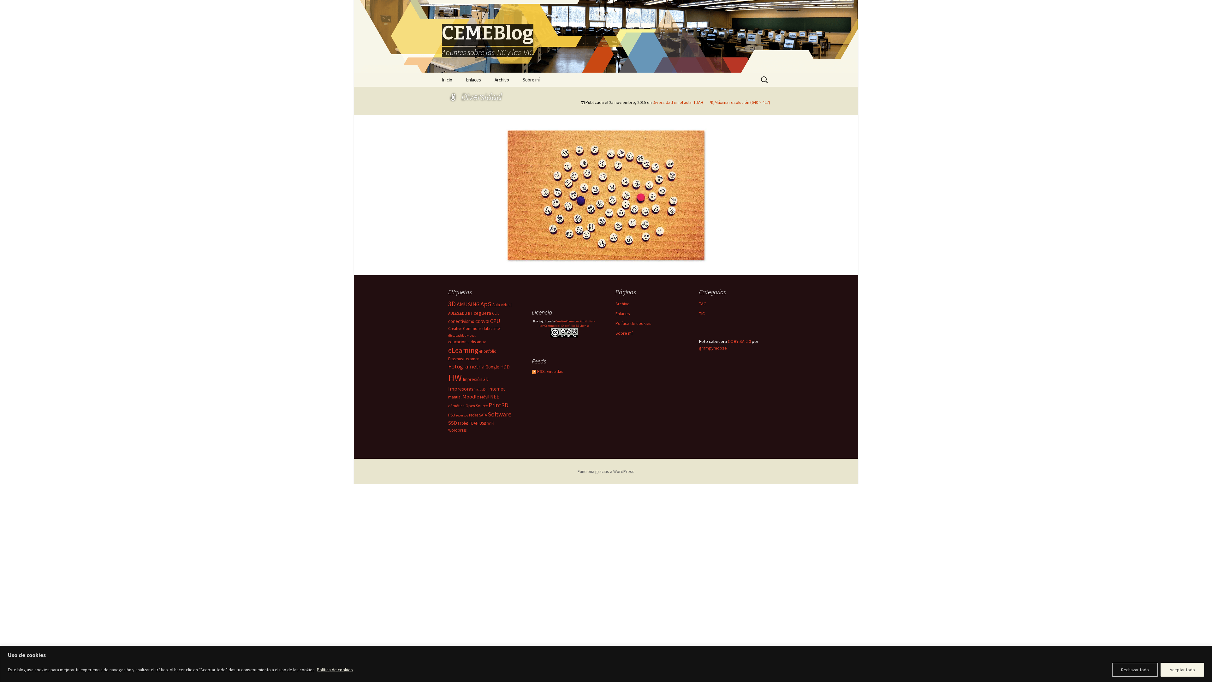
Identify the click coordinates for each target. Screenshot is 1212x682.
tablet (463, 423)
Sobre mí (531, 80)
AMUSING (468, 304)
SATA (483, 415)
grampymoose (713, 348)
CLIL (495, 313)
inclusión (480, 389)
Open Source (477, 406)
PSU (451, 415)
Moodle (470, 396)
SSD (452, 423)
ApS (485, 304)
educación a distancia (467, 341)
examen (472, 359)
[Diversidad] (606, 194)
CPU (495, 321)
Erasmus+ (456, 359)
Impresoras (460, 389)
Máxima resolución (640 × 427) (742, 102)
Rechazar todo (1135, 670)
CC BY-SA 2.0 (739, 341)
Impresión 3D (476, 379)
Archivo (502, 80)
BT (470, 313)
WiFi (490, 423)
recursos (462, 415)
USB (482, 423)
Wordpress (457, 430)
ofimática (456, 406)
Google (492, 367)
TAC (702, 304)
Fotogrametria (466, 366)
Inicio (447, 80)
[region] (606, 664)
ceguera (482, 313)
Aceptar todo (1182, 670)
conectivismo (461, 321)
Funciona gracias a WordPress (606, 471)
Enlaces (473, 80)
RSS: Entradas (549, 371)
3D (452, 304)
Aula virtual (502, 305)
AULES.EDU (457, 313)
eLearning (463, 350)
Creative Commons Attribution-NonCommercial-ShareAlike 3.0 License (567, 323)
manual (454, 397)
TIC (702, 313)
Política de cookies (335, 670)
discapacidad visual (462, 335)
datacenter (491, 328)
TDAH (473, 423)
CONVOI (482, 321)
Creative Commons (464, 328)
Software (499, 414)
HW (455, 378)
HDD (505, 367)
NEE (494, 396)
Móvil (484, 397)
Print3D (498, 405)
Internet (496, 389)
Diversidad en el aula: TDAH (678, 102)
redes (473, 415)
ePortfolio (487, 351)
